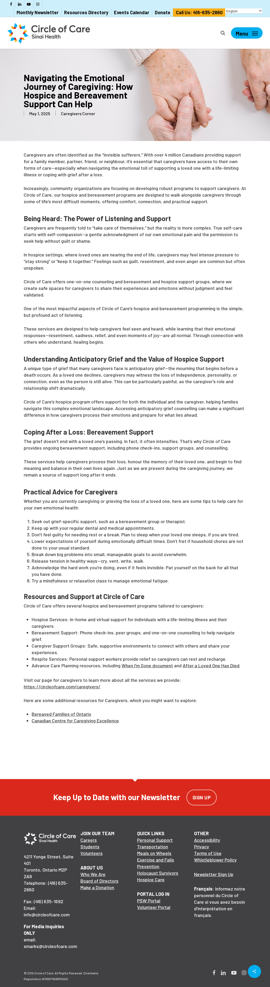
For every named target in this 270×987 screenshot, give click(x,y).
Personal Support (155, 840)
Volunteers (91, 853)
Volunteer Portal (153, 907)
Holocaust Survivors (157, 873)
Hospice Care (151, 879)
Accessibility (207, 840)
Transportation (152, 846)
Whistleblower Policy (215, 860)
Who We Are (92, 874)
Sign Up (201, 797)
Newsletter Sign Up (213, 874)
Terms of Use (207, 853)
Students (89, 846)
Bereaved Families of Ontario (61, 714)
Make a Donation (97, 887)
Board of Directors (99, 881)
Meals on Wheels (154, 853)
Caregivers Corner (78, 113)
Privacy (201, 846)
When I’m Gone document (147, 665)
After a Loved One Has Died (211, 665)
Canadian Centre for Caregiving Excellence (75, 720)
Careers (88, 840)
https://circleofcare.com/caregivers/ (62, 686)
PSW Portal (148, 900)
